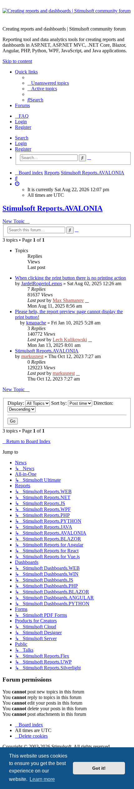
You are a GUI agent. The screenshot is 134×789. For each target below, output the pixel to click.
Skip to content (17, 61)
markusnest (32, 356)
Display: (16, 403)
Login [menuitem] (21, 121)
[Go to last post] (87, 300)
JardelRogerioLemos (41, 283)
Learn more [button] (42, 779)
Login (21, 143)
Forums (22, 105)
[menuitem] (48, 83)
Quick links (26, 71)
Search (21, 137)
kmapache (36, 322)
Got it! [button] (99, 768)
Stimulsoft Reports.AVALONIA (52, 208)
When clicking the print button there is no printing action (70, 278)
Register (23, 149)
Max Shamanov (68, 300)
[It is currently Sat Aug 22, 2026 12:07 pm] (17, 184)
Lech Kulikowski (70, 339)
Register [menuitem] (23, 127)
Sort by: (59, 403)
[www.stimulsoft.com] (67, 14)
